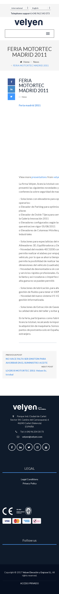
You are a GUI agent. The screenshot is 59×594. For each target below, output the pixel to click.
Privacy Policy (30, 483)
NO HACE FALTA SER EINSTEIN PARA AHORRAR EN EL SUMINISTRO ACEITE (27, 359)
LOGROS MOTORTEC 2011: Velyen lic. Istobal (29, 370)
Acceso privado (29, 583)
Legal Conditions (29, 479)
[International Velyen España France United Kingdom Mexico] (19, 8)
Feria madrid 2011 (30, 105)
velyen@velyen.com (32, 436)
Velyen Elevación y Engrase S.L (37, 572)
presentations (39, 177)
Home (26, 61)
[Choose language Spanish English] (41, 8)
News (36, 61)
